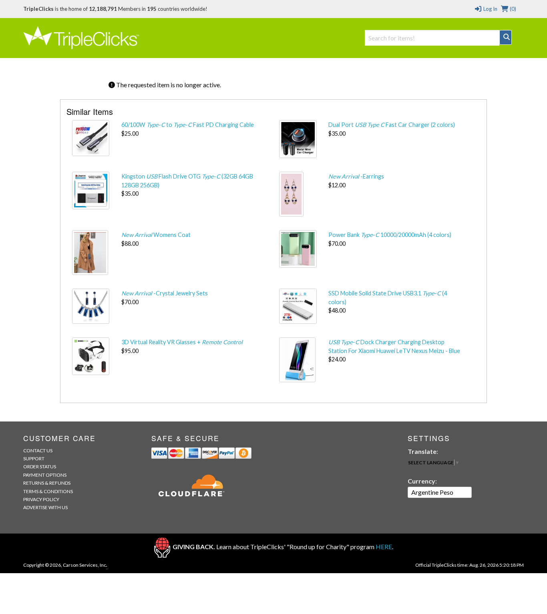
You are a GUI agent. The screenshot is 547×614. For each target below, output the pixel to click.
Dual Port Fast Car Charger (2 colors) (391, 124)
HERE (384, 546)
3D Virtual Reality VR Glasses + (182, 342)
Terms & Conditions (48, 491)
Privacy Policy (41, 499)
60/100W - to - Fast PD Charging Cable (187, 124)
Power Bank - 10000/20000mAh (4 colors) (389, 234)
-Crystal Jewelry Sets (164, 293)
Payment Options (44, 475)
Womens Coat (156, 234)
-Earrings (356, 176)
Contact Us (37, 450)
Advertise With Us (45, 507)
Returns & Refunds (46, 483)
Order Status (39, 467)
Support (33, 458)
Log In (489, 9)
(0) (512, 9)
